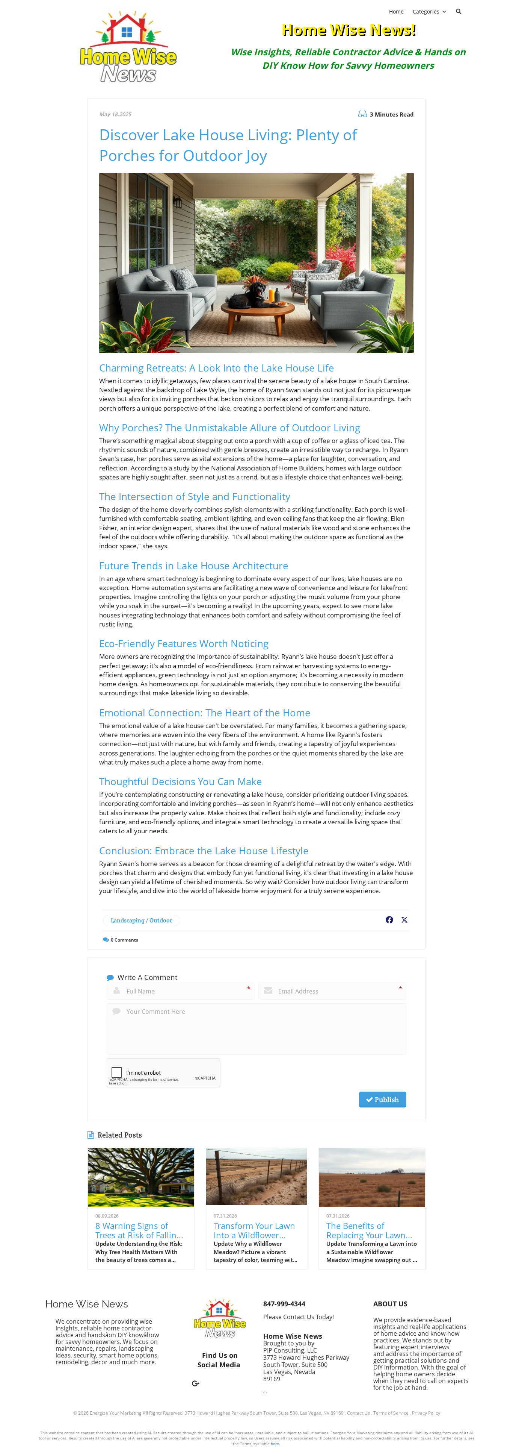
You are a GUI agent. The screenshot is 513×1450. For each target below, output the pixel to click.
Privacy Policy (426, 1413)
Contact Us (358, 1413)
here (275, 1443)
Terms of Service (391, 1413)
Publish (386, 1099)
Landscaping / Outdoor (141, 920)
